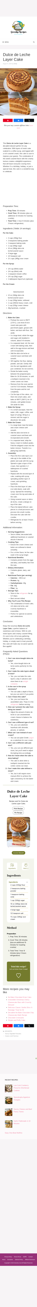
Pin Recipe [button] (18, 813)
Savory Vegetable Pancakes (13, 1033)
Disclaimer (10, 1259)
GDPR (25, 1257)
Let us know (14, 969)
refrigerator (24, 593)
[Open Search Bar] (34, 42)
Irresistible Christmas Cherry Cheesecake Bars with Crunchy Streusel (19, 1002)
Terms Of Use (17, 1257)
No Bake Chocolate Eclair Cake (19, 997)
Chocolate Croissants (16, 1018)
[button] (27, 882)
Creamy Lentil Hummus (11, 1036)
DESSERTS (8, 1031)
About (3, 1259)
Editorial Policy (19, 1259)
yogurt (31, 738)
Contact (31, 1257)
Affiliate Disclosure (30, 1259)
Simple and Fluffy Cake (16, 1020)
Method (26, 868)
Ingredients (12, 868)
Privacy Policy (8, 1257)
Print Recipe (18, 809)
